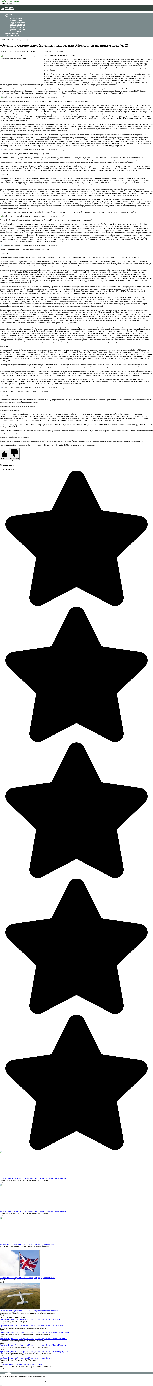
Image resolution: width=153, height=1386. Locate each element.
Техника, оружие (16, 31)
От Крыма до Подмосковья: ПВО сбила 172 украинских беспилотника (29, 1311)
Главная (3, 39)
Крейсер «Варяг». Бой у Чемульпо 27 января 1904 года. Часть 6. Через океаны (31, 1326)
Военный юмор (16, 20)
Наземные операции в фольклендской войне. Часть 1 (21, 1364)
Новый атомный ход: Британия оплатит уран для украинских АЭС (27, 1245)
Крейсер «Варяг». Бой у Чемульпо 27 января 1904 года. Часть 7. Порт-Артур (31, 1319)
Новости (8, 14)
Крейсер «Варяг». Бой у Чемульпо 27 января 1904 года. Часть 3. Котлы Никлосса (33, 1345)
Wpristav (7, 8)
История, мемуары (17, 25)
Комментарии (5, 461)
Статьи (8, 16)
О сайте (8, 1373)
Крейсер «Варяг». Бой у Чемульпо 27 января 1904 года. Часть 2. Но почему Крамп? (34, 1352)
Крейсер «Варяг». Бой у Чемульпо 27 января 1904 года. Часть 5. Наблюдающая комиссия (36, 1332)
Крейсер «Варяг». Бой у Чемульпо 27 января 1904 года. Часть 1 (26, 1358)
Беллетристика (16, 18)
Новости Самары (12, 35)
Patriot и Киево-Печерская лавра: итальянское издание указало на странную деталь (33, 1178)
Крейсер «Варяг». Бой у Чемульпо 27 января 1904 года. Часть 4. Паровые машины (33, 1339)
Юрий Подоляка (11, 33)
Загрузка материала (17, 23)
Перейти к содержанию (9, 1)
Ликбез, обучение (17, 27)
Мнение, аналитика (18, 29)
